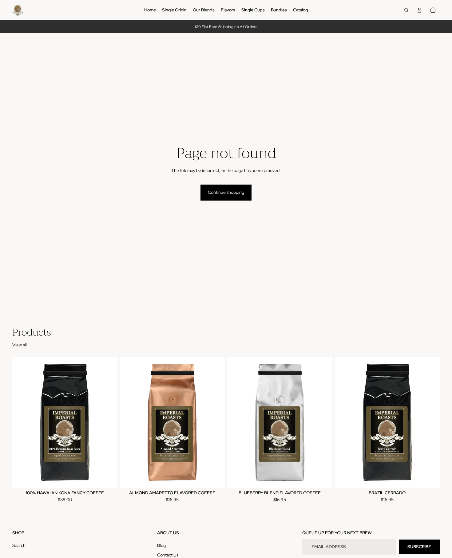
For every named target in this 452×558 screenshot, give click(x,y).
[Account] (419, 10)
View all (19, 345)
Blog (161, 545)
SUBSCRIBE (419, 546)
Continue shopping (226, 192)
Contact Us (167, 555)
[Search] (406, 10)
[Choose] (107, 478)
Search (19, 545)
